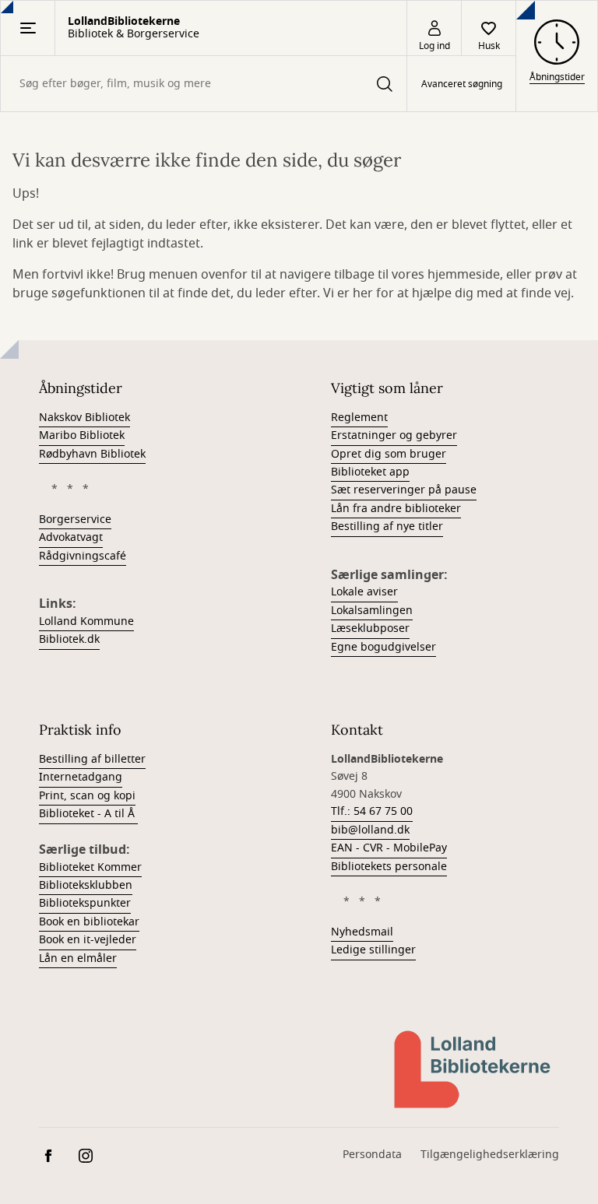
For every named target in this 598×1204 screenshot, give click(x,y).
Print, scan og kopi (87, 796)
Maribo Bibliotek (82, 435)
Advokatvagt (71, 537)
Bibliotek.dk (69, 639)
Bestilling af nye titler (387, 526)
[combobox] (203, 83)
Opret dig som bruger (388, 454)
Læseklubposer (370, 628)
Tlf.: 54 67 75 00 (372, 811)
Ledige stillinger (373, 950)
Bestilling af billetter (92, 759)
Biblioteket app (370, 472)
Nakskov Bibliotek (84, 417)
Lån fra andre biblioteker (396, 508)
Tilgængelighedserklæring (489, 1154)
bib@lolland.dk (370, 830)
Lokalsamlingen (372, 610)
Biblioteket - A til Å (88, 814)
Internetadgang (80, 777)
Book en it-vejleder (87, 940)
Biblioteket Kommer (90, 867)
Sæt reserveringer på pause (404, 490)
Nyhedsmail (362, 932)
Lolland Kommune (86, 621)
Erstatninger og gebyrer (394, 435)
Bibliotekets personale (389, 866)
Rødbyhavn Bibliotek (92, 454)
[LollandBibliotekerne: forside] (473, 1069)
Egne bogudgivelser (383, 647)
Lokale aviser (364, 592)
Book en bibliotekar (89, 922)
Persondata (372, 1154)
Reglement (359, 417)
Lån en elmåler (78, 958)
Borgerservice (75, 519)
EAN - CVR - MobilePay (389, 848)
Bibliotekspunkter (85, 903)
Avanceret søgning (461, 84)
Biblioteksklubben (85, 885)
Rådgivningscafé (82, 556)
